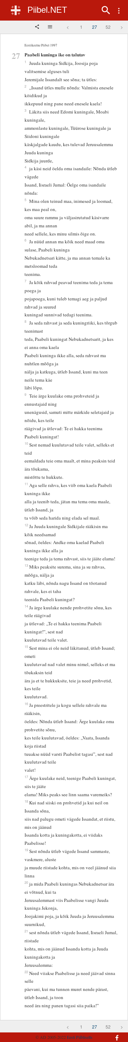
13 (26, 565)
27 (94, 27)
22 (26, 971)
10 (26, 443)
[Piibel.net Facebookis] (115, 1034)
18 (26, 801)
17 (26, 776)
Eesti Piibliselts (79, 1037)
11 (26, 483)
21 (26, 931)
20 (26, 882)
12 (26, 524)
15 (26, 646)
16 (26, 703)
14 (26, 606)
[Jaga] (37, 27)
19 (26, 849)
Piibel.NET (47, 10)
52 (108, 27)
